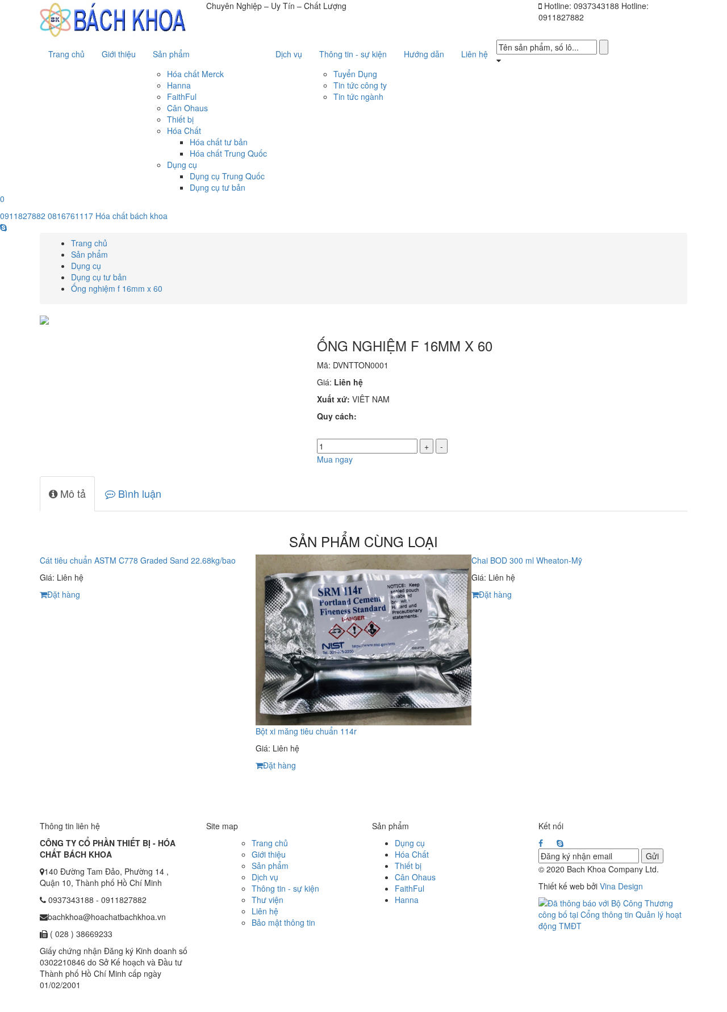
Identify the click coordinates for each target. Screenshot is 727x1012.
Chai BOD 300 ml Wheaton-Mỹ (526, 560)
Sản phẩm (89, 254)
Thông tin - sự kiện (285, 888)
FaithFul (182, 96)
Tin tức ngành (358, 96)
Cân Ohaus (187, 108)
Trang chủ (89, 243)
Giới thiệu (269, 854)
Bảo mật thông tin (283, 922)
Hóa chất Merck (195, 73)
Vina (608, 886)
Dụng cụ (182, 164)
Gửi (652, 856)
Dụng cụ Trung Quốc (227, 176)
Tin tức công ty (360, 85)
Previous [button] (31, 676)
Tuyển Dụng (355, 73)
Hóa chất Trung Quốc (228, 153)
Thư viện (267, 899)
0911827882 (22, 215)
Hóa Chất (184, 130)
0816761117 (70, 215)
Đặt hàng (63, 594)
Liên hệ (265, 911)
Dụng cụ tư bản (217, 187)
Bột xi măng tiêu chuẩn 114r (306, 731)
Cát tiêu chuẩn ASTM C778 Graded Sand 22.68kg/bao (138, 560)
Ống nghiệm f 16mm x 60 (116, 288)
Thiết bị (180, 119)
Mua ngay (335, 459)
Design (629, 886)
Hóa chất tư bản (219, 142)
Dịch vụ (265, 877)
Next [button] (695, 676)
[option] (148, 580)
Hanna (179, 85)
